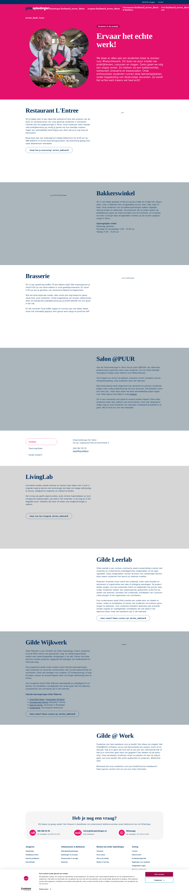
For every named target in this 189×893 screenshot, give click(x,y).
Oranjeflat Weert (37, 699)
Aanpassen (158, 880)
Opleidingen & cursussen (69, 855)
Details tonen (43, 889)
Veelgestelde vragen (139, 865)
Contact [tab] (32, 442)
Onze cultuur (100, 855)
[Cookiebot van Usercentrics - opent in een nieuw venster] (26, 889)
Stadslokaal (35, 707)
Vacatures (99, 851)
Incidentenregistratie (139, 858)
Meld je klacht (136, 855)
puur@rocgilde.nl (80, 451)
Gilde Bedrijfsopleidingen (69, 851)
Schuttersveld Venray (39, 702)
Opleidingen (30, 851)
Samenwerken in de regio (69, 858)
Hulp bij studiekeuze (32, 858)
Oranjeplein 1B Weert (55, 699)
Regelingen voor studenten (141, 862)
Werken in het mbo (102, 862)
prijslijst (133, 394)
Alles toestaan (159, 874)
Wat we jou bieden (102, 858)
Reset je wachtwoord (139, 869)
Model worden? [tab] (35, 455)
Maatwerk (64, 862)
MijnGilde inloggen (148, 2)
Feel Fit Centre (36, 705)
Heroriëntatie (30, 862)
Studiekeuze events (32, 855)
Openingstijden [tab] (36, 448)
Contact (160, 2)
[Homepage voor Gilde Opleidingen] (37, 8)
